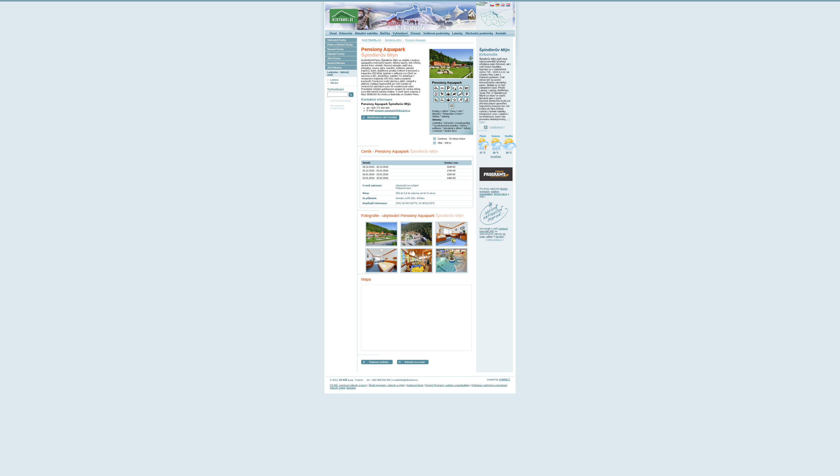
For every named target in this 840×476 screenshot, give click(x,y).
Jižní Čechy (334, 58)
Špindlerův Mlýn (393, 40)
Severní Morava (336, 63)
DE (496, 3)
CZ (490, 3)
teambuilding (486, 194)
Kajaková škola (415, 385)
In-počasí (496, 156)
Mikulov (334, 83)
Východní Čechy (336, 40)
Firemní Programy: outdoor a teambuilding (447, 385)
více (481, 122)
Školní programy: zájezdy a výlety (387, 385)
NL (506, 3)
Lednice (334, 80)
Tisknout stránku (378, 362)
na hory (500, 236)
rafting (489, 236)
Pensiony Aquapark (415, 40)
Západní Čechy (336, 53)
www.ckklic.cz (494, 239)
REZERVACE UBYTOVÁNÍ (382, 117)
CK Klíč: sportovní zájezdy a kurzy (348, 385)
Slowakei (351, 388)
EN (501, 3)
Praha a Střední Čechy (340, 44)
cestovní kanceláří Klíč (494, 230)
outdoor (495, 191)
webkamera (497, 127)
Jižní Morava (334, 67)
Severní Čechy (335, 49)
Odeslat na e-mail (414, 362)
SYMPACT (504, 379)
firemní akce (500, 194)
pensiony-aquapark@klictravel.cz (392, 110)
